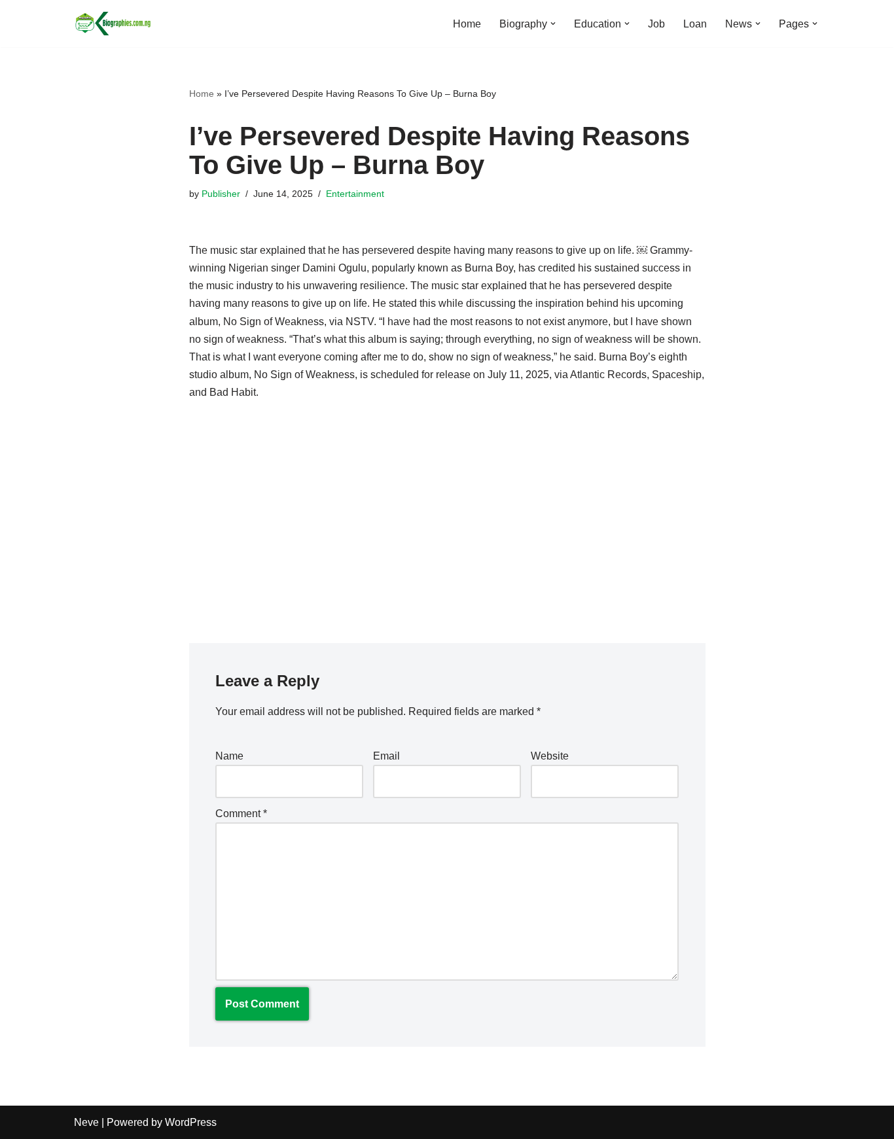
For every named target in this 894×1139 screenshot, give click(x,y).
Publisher (221, 193)
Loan (695, 23)
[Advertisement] (447, 512)
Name (229, 756)
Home (467, 23)
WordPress (191, 1122)
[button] (553, 23)
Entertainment (355, 193)
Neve (86, 1122)
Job (656, 23)
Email (386, 756)
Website (550, 756)
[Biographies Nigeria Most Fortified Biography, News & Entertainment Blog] (113, 23)
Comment (241, 813)
